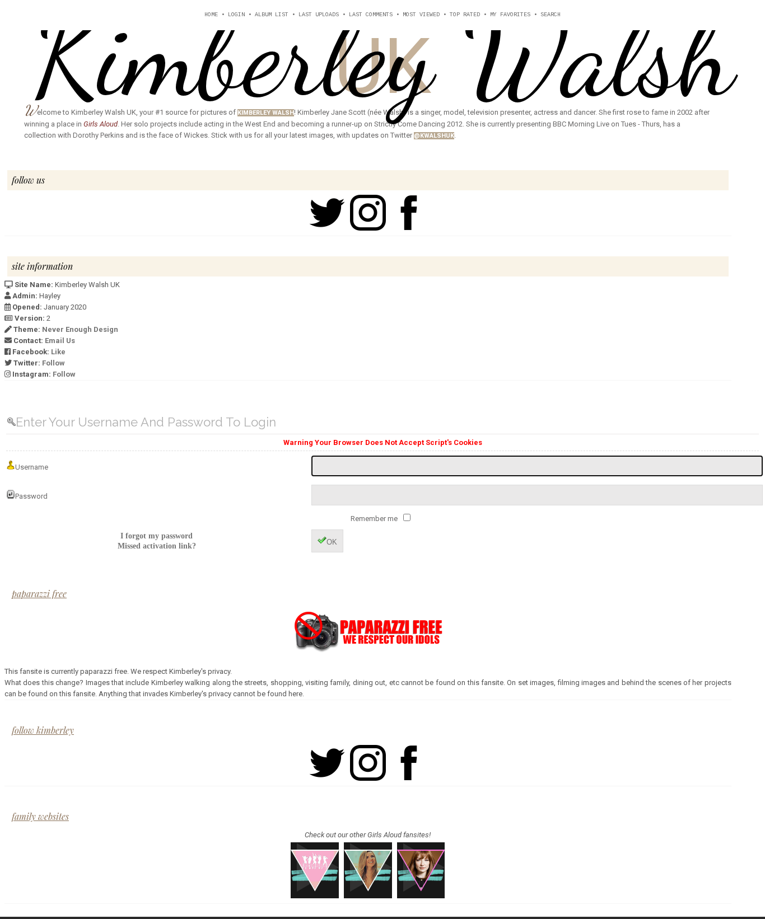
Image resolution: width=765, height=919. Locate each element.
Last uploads (318, 15)
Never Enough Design (80, 329)
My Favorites (510, 15)
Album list (271, 15)
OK (331, 542)
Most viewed (421, 15)
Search (550, 15)
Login (236, 15)
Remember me (375, 518)
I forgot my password (156, 535)
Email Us (60, 340)
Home (211, 15)
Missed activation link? (157, 545)
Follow (53, 363)
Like (58, 352)
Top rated (465, 15)
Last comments (371, 15)
